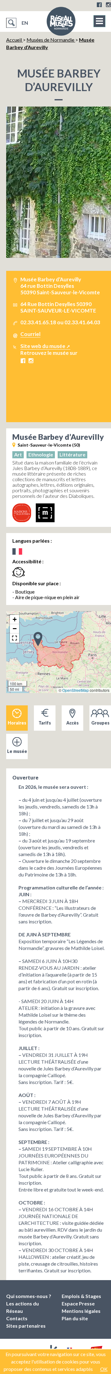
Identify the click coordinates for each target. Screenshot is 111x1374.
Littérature (72, 454)
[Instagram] (108, 4)
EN (25, 23)
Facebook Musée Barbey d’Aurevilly (22, 360)
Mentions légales (81, 1311)
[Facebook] (99, 4)
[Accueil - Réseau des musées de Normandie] (61, 23)
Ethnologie (40, 454)
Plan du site (75, 1318)
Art (18, 454)
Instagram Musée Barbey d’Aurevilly (31, 360)
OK (104, 1369)
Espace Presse (78, 1303)
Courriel (30, 334)
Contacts (16, 1318)
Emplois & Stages (81, 1296)
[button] (38, 639)
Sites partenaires (26, 1326)
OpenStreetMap (75, 690)
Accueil (14, 40)
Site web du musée (42, 346)
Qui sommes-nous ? (28, 1296)
